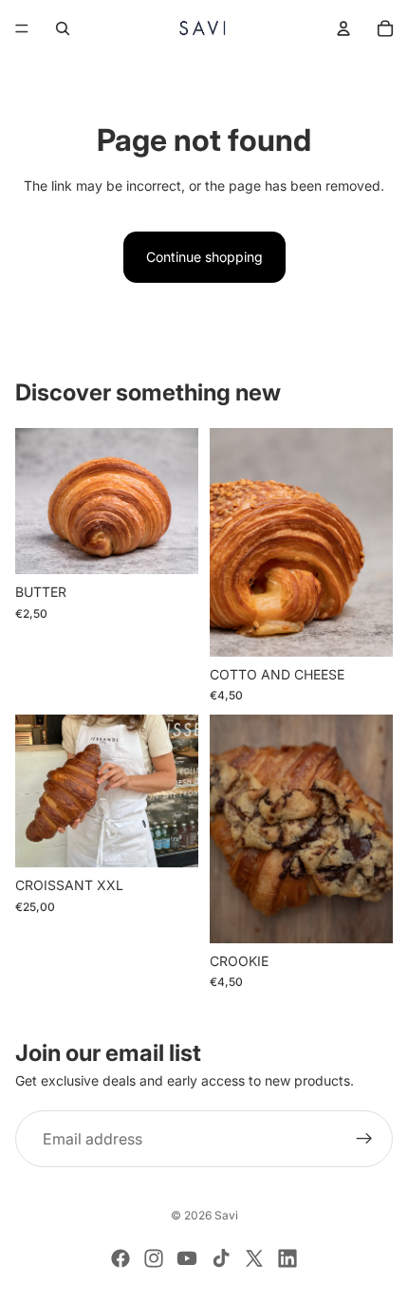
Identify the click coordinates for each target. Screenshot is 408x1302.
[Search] (62, 28)
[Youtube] (187, 1258)
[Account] (343, 28)
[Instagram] (153, 1258)
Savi (226, 1215)
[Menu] (22, 28)
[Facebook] (120, 1258)
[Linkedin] (287, 1258)
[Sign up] (364, 1139)
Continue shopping (204, 257)
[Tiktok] (221, 1258)
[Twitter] (254, 1258)
